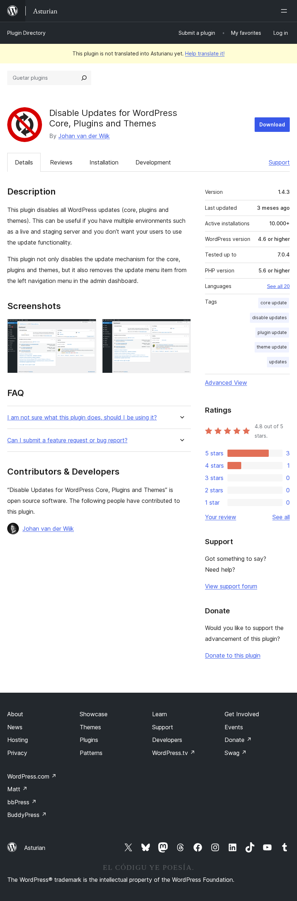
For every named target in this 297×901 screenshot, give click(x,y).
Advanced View (226, 382)
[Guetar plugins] (84, 78)
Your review (220, 517)
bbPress (22, 802)
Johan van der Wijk (84, 135)
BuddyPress (27, 814)
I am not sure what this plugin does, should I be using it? (82, 417)
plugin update (272, 332)
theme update (272, 347)
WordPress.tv (173, 752)
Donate (238, 739)
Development (153, 162)
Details (24, 162)
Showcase (94, 714)
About (15, 714)
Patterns (91, 752)
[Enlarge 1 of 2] (86, 328)
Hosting (17, 739)
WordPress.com (32, 776)
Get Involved (242, 714)
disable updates (269, 317)
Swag (236, 752)
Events (234, 727)
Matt (17, 789)
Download (272, 124)
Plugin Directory (26, 33)
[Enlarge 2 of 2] (181, 328)
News (14, 727)
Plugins (89, 739)
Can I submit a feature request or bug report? (67, 440)
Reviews (61, 162)
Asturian (34, 847)
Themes (90, 727)
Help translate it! (205, 53)
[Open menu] (285, 11)
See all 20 (278, 286)
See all (281, 517)
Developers (167, 739)
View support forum (231, 586)
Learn (159, 714)
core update (273, 302)
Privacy (17, 752)
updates (278, 361)
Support (279, 162)
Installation (103, 162)
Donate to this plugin (232, 655)
